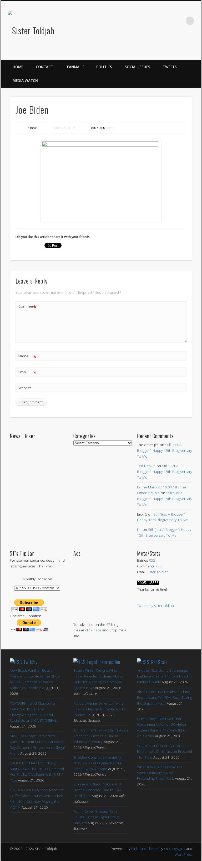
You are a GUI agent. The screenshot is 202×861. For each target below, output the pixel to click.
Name (27, 357)
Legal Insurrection (103, 662)
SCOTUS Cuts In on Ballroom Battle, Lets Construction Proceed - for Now (164, 751)
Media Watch (25, 80)
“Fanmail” (75, 67)
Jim (139, 529)
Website (25, 387)
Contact (44, 67)
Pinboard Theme (144, 848)
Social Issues (137, 67)
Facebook (135, 21)
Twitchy (30, 662)
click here (93, 630)
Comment (27, 307)
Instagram (179, 21)
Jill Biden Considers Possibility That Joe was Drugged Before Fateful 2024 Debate (97, 763)
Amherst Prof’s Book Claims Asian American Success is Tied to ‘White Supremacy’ (100, 736)
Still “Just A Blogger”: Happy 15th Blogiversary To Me (164, 450)
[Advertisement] (101, 584)
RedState (159, 662)
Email (27, 373)
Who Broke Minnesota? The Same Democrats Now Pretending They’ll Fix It (160, 773)
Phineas (31, 128)
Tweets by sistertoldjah (155, 605)
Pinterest (157, 21)
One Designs (174, 848)
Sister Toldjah (158, 572)
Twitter (146, 21)
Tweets (170, 67)
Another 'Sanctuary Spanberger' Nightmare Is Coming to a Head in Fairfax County (164, 676)
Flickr (168, 21)
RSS (152, 560)
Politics (104, 67)
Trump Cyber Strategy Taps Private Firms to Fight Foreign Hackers (96, 817)
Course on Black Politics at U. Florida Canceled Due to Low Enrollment (97, 790)
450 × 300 (97, 128)
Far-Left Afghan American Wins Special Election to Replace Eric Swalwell (99, 709)
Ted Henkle (146, 465)
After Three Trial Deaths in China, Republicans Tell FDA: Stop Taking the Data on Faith (164, 697)
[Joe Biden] (101, 181)
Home (18, 67)
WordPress (183, 854)
